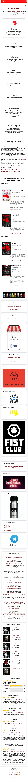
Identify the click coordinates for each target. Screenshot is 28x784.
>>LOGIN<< (14, 302)
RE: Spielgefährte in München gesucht (14, 557)
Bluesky (9, 360)
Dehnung (6, 525)
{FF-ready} (13, 243)
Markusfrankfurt (12, 600)
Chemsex (6, 527)
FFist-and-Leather (11, 573)
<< (14, 315)
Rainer (12, 612)
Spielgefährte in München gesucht (14, 588)
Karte (14, 777)
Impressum (15, 780)
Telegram (17, 357)
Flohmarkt (22, 318)
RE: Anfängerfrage (14, 576)
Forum (5, 318)
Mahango (12, 567)
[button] (14, 28)
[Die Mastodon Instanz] (14, 378)
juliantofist (12, 618)
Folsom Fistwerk (15, 265)
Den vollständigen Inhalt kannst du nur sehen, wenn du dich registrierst (13, 170)
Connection (7, 529)
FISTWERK (14, 8)
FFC (16, 627)
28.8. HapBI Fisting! (16, 190)
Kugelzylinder (12, 580)
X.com (13, 360)
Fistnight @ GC (16, 635)
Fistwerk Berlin (15, 215)
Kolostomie (7, 526)
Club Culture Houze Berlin (18, 196)
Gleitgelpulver (7, 530)
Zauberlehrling (12, 561)
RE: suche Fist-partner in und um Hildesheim (14, 602)
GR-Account (7, 167)
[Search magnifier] (24, 459)
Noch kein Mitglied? (14, 309)
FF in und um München (14, 608)
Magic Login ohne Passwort (14, 306)
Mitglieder (15, 318)
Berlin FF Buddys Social (18, 660)
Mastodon (18, 360)
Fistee (18, 11)
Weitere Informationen (15, 209)
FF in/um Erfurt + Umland (14, 570)
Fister (13, 11)
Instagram (14, 361)
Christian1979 (11, 592)
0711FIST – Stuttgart (18, 699)
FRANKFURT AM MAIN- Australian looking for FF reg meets (14, 595)
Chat (9, 318)
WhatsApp (11, 357)
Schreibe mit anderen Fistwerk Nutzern (14, 467)
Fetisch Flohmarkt (14, 775)
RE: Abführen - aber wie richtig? (14, 582)
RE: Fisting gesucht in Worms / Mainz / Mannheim (14, 614)
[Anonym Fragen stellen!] (14, 398)
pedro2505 (12, 606)
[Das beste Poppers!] (14, 507)
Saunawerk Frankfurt (17, 249)
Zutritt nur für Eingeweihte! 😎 (14, 772)
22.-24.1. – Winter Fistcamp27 (17, 732)
